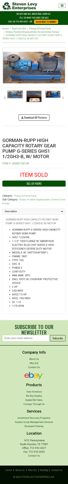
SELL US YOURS (34, 183)
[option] (34, 67)
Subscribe (58, 338)
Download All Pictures (35, 117)
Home (5, 28)
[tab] (34, 211)
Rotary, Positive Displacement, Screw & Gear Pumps (32, 32)
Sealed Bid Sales (34, 400)
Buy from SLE (19, 28)
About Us (34, 359)
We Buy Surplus (34, 395)
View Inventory (34, 391)
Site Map (44, 470)
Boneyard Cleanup (34, 426)
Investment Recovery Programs (34, 418)
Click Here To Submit (46, 21)
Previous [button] (4, 98)
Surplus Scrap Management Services (34, 422)
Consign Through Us (34, 404)
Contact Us (34, 367)
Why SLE (34, 363)
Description (11, 211)
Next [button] (63, 98)
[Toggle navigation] (62, 5)
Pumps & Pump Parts (40, 28)
